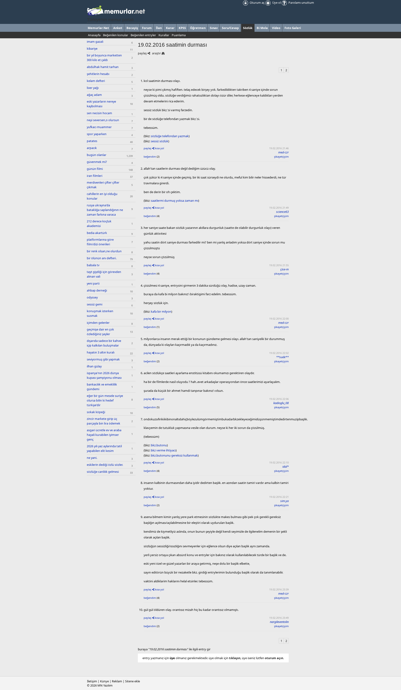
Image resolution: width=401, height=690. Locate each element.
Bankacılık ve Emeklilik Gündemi (102, 386)
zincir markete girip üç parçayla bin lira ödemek (103, 421)
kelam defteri (96, 81)
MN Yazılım (105, 685)
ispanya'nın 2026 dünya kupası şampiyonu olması (104, 375)
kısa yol (159, 148)
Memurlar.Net (98, 28)
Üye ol (276, 2)
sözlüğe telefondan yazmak (170, 136)
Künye (104, 681)
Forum (147, 28)
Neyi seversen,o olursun (103, 120)
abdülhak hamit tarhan (103, 67)
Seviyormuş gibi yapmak (103, 359)
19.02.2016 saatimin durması (172, 45)
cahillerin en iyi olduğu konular (102, 196)
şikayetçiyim (281, 156)
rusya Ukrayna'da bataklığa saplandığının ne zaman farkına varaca (105, 210)
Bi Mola (262, 28)
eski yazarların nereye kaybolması (101, 104)
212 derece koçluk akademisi (99, 223)
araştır (156, 53)
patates (92, 141)
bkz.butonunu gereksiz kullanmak (174, 455)
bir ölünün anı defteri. (101, 258)
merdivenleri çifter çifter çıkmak (103, 185)
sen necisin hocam (99, 113)
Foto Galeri (293, 28)
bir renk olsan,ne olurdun (104, 251)
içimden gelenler (98, 323)
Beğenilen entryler (143, 35)
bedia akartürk (97, 233)
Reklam (117, 681)
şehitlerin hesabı (98, 74)
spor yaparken (97, 134)
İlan (159, 28)
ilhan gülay (94, 366)
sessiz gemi (94, 304)
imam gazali (95, 42)
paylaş (142, 53)
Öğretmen (198, 28)
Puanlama (179, 35)
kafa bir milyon (161, 311)
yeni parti (93, 283)
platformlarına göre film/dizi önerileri (100, 242)
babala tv (93, 265)
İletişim (92, 681)
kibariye (92, 49)
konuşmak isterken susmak (100, 313)
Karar (170, 28)
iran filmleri (94, 176)
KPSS (182, 28)
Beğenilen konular (115, 35)
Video (276, 28)
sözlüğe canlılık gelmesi (103, 472)
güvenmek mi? (97, 162)
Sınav (214, 28)
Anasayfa (94, 35)
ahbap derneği (97, 290)
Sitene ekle (132, 681)
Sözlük (247, 28)
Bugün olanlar (96, 155)
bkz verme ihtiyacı (163, 450)
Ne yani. (92, 458)
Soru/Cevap (230, 28)
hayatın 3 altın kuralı (100, 352)
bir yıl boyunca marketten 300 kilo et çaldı (104, 57)
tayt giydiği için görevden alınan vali (104, 274)
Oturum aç (257, 2)
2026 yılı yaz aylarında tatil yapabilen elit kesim (104, 448)
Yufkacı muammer (99, 127)
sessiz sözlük (159, 141)
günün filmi (95, 169)
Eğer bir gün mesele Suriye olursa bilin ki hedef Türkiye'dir (105, 400)
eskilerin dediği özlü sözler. (105, 465)
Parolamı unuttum (301, 2)
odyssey (92, 297)
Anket (117, 28)
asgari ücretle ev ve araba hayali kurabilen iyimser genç (104, 434)
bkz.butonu (159, 445)
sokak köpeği (96, 412)
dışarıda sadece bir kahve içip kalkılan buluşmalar (104, 343)
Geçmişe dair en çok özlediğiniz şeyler (100, 331)
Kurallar (163, 35)
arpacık (92, 148)
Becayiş (132, 28)
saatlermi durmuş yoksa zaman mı (174, 200)
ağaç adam (94, 95)
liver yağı (93, 88)
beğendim (150, 156)
